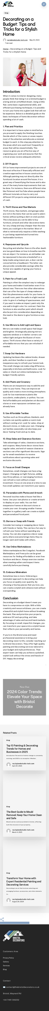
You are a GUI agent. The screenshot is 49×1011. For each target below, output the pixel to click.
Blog (5, 969)
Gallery (6, 962)
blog (6, 13)
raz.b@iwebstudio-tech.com (17, 40)
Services (6, 966)
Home (5, 49)
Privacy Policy (8, 958)
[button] (44, 4)
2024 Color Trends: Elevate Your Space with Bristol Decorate (24, 697)
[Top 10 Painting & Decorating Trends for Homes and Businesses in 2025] (24, 753)
